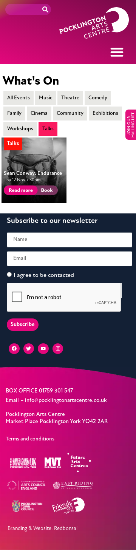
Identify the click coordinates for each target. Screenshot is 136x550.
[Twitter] (28, 348)
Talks (48, 129)
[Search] (45, 9)
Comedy (97, 98)
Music (45, 98)
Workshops (20, 129)
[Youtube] (43, 348)
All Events (18, 98)
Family (14, 113)
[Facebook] (14, 348)
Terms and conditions (30, 439)
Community (70, 113)
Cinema (39, 113)
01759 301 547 (56, 391)
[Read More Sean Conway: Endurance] (19, 191)
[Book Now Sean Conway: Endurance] (46, 191)
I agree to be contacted (44, 275)
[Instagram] (58, 348)
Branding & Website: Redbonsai (42, 528)
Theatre (70, 98)
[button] (117, 52)
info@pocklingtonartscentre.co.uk (66, 400)
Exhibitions (105, 113)
